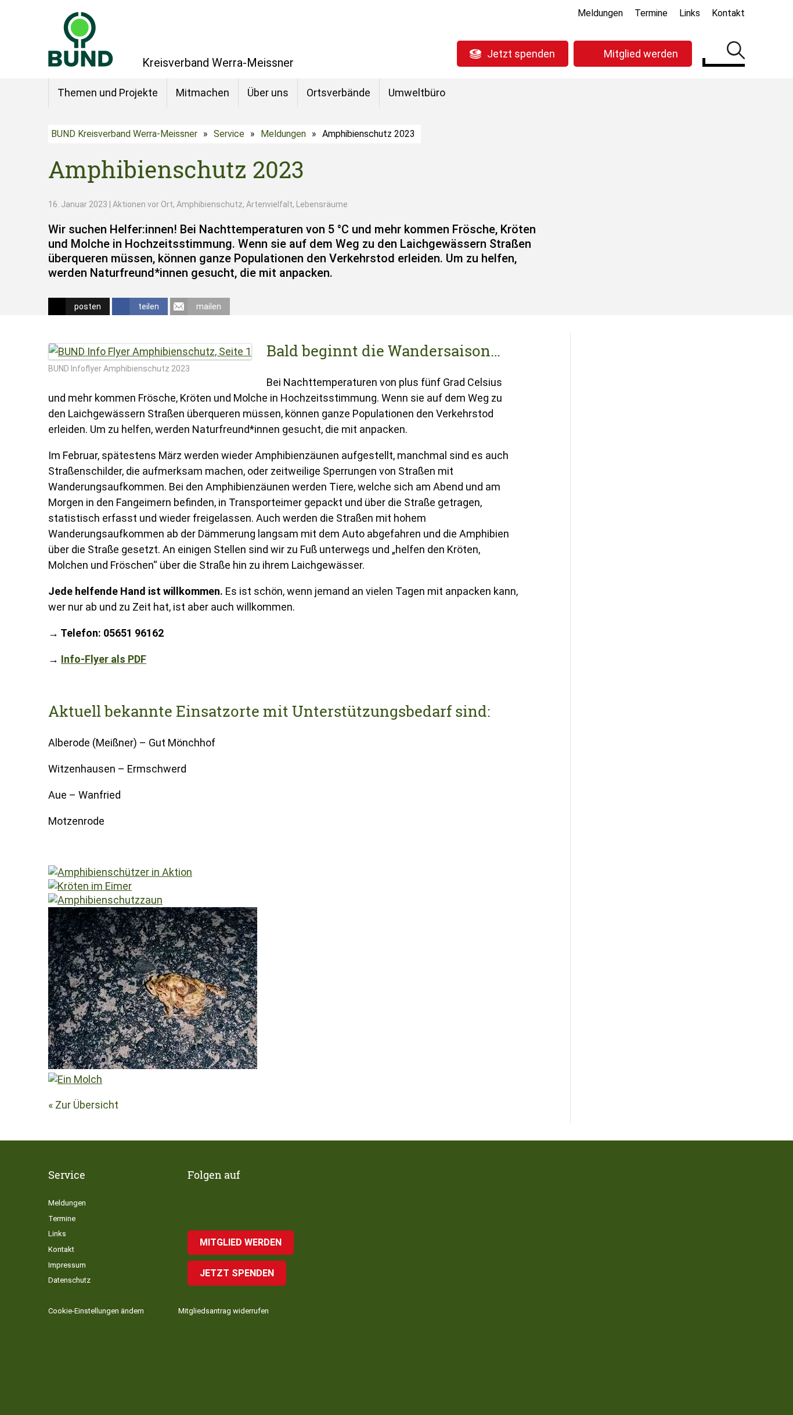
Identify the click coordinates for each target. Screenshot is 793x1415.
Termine (651, 13)
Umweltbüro (416, 92)
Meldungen (600, 13)
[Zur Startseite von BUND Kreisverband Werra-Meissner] (80, 39)
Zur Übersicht (86, 1105)
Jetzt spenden (521, 54)
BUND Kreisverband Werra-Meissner (124, 133)
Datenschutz (69, 1280)
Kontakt (728, 13)
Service (229, 133)
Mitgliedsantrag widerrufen (223, 1310)
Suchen (736, 52)
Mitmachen (202, 92)
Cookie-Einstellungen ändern (96, 1310)
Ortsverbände (338, 92)
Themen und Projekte (107, 92)
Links (689, 13)
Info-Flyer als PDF (103, 659)
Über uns (268, 92)
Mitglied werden (641, 54)
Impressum (67, 1265)
